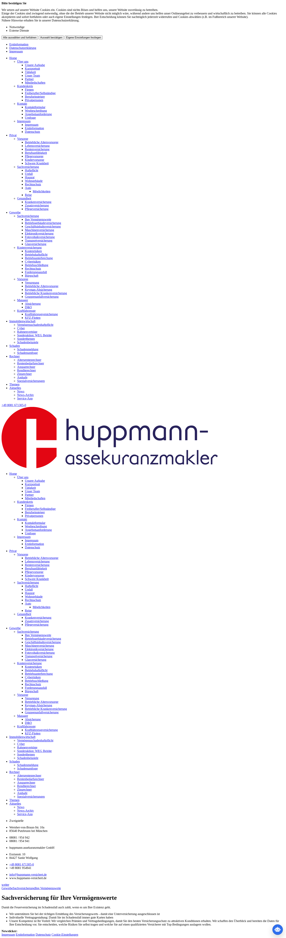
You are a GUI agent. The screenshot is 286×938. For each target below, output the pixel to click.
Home (13, 58)
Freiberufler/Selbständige (40, 93)
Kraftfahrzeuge (26, 310)
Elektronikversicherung (39, 233)
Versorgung (32, 282)
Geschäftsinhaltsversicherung (43, 226)
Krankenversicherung (38, 202)
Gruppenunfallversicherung (42, 296)
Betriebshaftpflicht (36, 254)
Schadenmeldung (27, 349)
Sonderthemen (26, 338)
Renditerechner (26, 370)
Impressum (16, 51)
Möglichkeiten (41, 191)
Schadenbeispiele (27, 342)
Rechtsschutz (33, 184)
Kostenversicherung (29, 247)
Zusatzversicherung (37, 205)
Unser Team (32, 75)
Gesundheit (24, 198)
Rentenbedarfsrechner (30, 363)
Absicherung (33, 303)
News (20, 391)
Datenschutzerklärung (22, 48)
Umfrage (30, 117)
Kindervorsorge (34, 159)
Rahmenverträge (27, 331)
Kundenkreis (25, 86)
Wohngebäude (34, 180)
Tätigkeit (30, 72)
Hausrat (29, 177)
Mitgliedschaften (35, 82)
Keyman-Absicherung (38, 289)
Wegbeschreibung (36, 110)
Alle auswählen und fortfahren (19, 37)
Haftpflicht (31, 170)
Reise (28, 195)
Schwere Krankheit (37, 163)
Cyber (21, 328)
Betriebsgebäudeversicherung (43, 223)
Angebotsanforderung (38, 114)
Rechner (14, 356)
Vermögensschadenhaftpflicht (35, 324)
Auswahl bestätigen (51, 37)
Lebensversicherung (37, 145)
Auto (28, 188)
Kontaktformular (35, 107)
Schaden (14, 345)
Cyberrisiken (33, 261)
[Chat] (277, 929)
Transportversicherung (38, 240)
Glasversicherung (35, 244)
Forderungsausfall (36, 272)
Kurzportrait (32, 68)
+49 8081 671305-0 (21, 864)
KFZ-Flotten (32, 317)
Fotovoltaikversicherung (40, 237)
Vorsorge (22, 138)
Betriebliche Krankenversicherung (46, 293)
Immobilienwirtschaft (22, 321)
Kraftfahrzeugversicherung (41, 314)
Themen (14, 384)
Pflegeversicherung (36, 209)
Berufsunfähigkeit (36, 152)
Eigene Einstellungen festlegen (83, 37)
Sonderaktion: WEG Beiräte (34, 335)
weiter (5, 884)
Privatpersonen (34, 100)
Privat (13, 135)
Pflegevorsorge (34, 156)
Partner (29, 79)
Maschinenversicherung (39, 230)
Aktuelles (15, 388)
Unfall (29, 173)
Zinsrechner (24, 374)
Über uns (22, 61)
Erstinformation (18, 44)
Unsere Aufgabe (35, 65)
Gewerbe (15, 212)
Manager (22, 300)
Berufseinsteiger (35, 96)
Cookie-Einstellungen (65, 934)
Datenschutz (32, 131)
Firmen (29, 89)
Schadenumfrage (27, 352)
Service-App (25, 398)
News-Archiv (25, 395)
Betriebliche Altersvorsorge (41, 142)
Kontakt (22, 103)
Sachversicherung (28, 166)
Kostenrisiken (33, 251)
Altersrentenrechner (29, 359)
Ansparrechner (26, 366)
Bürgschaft (31, 275)
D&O (28, 307)
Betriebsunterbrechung (39, 258)
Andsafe (22, 377)
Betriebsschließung (36, 265)
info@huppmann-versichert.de (28, 874)
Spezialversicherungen (31, 381)
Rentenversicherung (37, 149)
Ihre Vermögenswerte (38, 219)
